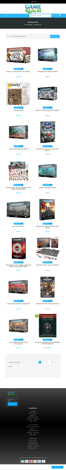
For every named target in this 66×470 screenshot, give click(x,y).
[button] (47, 36)
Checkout (33, 1)
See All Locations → (16, 404)
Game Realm (28, 24)
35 (52, 362)
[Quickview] (9, 77)
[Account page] (56, 15)
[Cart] (59, 15)
